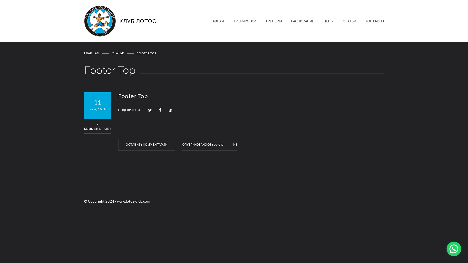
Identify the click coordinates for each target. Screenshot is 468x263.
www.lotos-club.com (133, 201)
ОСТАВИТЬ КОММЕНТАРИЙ (146, 144)
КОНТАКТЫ (374, 21)
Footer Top (133, 96)
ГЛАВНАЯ (216, 21)
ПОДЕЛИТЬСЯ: (129, 110)
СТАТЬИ (349, 21)
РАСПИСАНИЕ (302, 21)
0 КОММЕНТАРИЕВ (97, 126)
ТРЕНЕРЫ (273, 21)
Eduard (217, 144)
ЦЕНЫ (328, 21)
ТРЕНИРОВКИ (244, 21)
